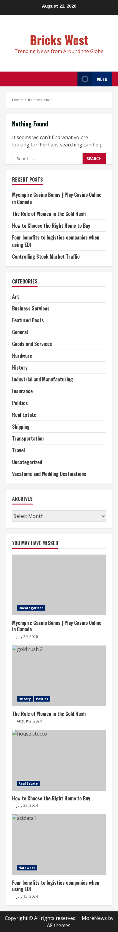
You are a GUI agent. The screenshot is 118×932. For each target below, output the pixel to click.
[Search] (71, 79)
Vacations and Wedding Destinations (49, 474)
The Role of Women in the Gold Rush (49, 213)
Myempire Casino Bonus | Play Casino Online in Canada (59, 585)
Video (102, 79)
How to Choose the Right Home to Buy (51, 225)
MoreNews (94, 918)
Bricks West (59, 40)
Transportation (28, 438)
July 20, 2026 (27, 636)
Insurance (22, 391)
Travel (18, 450)
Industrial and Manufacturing (42, 379)
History (20, 367)
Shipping (21, 426)
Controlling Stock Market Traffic (46, 256)
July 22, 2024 (27, 805)
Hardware (22, 355)
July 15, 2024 (27, 896)
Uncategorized (27, 462)
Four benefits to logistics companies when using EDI (59, 844)
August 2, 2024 (29, 721)
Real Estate (24, 414)
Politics (20, 403)
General (20, 332)
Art (15, 296)
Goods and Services (32, 343)
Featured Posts (28, 320)
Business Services (31, 308)
